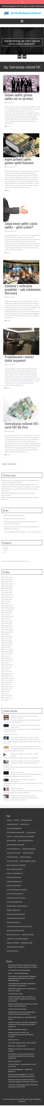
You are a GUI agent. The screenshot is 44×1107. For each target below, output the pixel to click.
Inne (5, 552)
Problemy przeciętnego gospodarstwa (23, 796)
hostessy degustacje (28, 849)
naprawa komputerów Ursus (16, 898)
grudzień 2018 (8, 673)
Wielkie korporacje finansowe (17, 1029)
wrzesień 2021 (8, 632)
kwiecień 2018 (8, 687)
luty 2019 (6, 669)
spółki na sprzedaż (28, 934)
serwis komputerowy (13, 922)
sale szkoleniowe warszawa (16, 918)
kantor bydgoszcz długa (27, 861)
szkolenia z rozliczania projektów (17, 939)
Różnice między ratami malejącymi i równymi (25, 746)
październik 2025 (9, 584)
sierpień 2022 (7, 627)
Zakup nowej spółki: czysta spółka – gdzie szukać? (21, 225)
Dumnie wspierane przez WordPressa (15, 1099)
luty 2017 (6, 700)
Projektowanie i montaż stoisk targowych (19, 358)
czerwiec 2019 (8, 660)
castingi (16, 820)
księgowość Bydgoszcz (14, 881)
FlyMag (36, 1099)
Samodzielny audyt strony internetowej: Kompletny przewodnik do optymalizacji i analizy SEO (21, 1056)
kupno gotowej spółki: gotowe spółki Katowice (19, 161)
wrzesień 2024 (8, 597)
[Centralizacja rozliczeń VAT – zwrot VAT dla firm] (21, 408)
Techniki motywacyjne (15, 994)
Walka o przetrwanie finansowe (14, 515)
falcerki (9, 836)
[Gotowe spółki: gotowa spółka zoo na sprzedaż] (21, 84)
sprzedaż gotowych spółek (15, 930)
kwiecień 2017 (8, 695)
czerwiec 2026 (8, 577)
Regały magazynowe (14, 910)
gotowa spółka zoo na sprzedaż (24, 836)
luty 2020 (6, 656)
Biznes (8, 126)
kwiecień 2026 (8, 579)
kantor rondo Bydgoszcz (15, 873)
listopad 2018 (7, 676)
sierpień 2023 (7, 612)
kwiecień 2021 (8, 636)
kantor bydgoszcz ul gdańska (16, 865)
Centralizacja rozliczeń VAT (16, 832)
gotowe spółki (11, 840)
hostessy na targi (12, 861)
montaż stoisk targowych (15, 894)
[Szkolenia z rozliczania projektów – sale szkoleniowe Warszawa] (21, 272)
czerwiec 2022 (8, 630)
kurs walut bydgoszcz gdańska (17, 889)
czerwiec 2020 (8, 649)
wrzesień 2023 (8, 610)
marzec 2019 (7, 667)
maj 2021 (6, 634)
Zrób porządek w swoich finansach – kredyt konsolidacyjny (22, 532)
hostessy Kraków (12, 857)
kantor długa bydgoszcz (14, 869)
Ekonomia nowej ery (17, 772)
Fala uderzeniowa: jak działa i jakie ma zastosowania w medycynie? (22, 42)
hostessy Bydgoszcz (13, 849)
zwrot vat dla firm (12, 951)
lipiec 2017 (6, 691)
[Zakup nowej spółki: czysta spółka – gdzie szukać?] (21, 209)
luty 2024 (6, 603)
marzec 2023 (7, 623)
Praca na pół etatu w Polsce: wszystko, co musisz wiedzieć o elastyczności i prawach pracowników (22, 999)
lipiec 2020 (6, 647)
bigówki (9, 820)
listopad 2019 (7, 658)
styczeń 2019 (7, 671)
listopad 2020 (7, 643)
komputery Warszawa (14, 877)
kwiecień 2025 (8, 590)
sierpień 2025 (7, 588)
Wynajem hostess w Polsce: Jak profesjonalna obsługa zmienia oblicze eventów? (20, 1034)
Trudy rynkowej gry (17, 788)
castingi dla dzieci (26, 820)
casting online (24, 824)
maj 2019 (6, 663)
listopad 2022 (7, 625)
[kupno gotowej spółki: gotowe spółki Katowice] (21, 145)
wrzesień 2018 (8, 680)
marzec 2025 (7, 592)
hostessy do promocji (14, 853)
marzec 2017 (7, 698)
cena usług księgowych (14, 828)
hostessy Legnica (25, 857)
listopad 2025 (7, 581)
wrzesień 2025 (8, 586)
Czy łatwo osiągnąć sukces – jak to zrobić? (22, 1043)
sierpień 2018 (7, 682)
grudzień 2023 (8, 606)
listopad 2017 (7, 689)
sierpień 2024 (7, 599)
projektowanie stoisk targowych (17, 906)
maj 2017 (6, 693)
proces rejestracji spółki (14, 902)
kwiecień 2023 (8, 621)
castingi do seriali (12, 824)
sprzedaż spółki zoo (13, 934)
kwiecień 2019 (8, 665)
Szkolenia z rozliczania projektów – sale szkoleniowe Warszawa (23, 289)
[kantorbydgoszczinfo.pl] (22, 13)
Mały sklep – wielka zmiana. (17, 1046)
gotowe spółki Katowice (25, 840)
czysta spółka (31, 832)
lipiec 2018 (6, 684)
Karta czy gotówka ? (14, 1061)
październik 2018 (9, 678)
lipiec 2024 (6, 601)
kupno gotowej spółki (13, 885)
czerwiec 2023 (8, 617)
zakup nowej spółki (13, 943)
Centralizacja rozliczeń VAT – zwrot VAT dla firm (23, 425)
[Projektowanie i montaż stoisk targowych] (21, 341)
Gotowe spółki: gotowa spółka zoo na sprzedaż (19, 96)
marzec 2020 (7, 654)
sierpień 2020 (7, 645)
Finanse (6, 550)
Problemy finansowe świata (17, 1009)
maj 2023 (6, 619)
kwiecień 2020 (8, 652)
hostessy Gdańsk (28, 853)
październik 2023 (9, 608)
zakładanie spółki (26, 943)
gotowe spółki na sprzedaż (15, 845)
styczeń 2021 (7, 641)
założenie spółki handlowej (15, 947)
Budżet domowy (13, 1040)
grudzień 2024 (8, 595)
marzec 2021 (7, 638)
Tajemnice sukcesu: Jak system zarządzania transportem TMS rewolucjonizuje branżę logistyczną (22, 763)
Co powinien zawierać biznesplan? (15, 518)
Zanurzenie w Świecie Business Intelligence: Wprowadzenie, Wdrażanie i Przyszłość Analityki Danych (22, 978)
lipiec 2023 (6, 614)
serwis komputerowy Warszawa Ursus (19, 926)
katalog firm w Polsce (10, 734)
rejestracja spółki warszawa (16, 914)
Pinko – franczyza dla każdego (18, 973)
